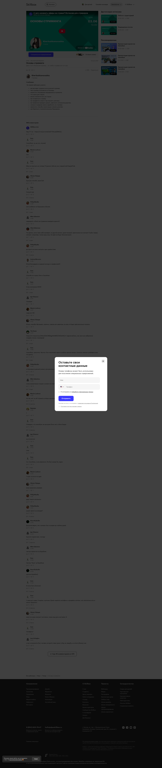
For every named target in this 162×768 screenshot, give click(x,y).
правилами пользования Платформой (88, 403)
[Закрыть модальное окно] (103, 361)
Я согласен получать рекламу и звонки (71, 406)
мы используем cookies (15, 759)
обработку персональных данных (82, 392)
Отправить (66, 398)
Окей (36, 759)
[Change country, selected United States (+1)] (62, 386)
